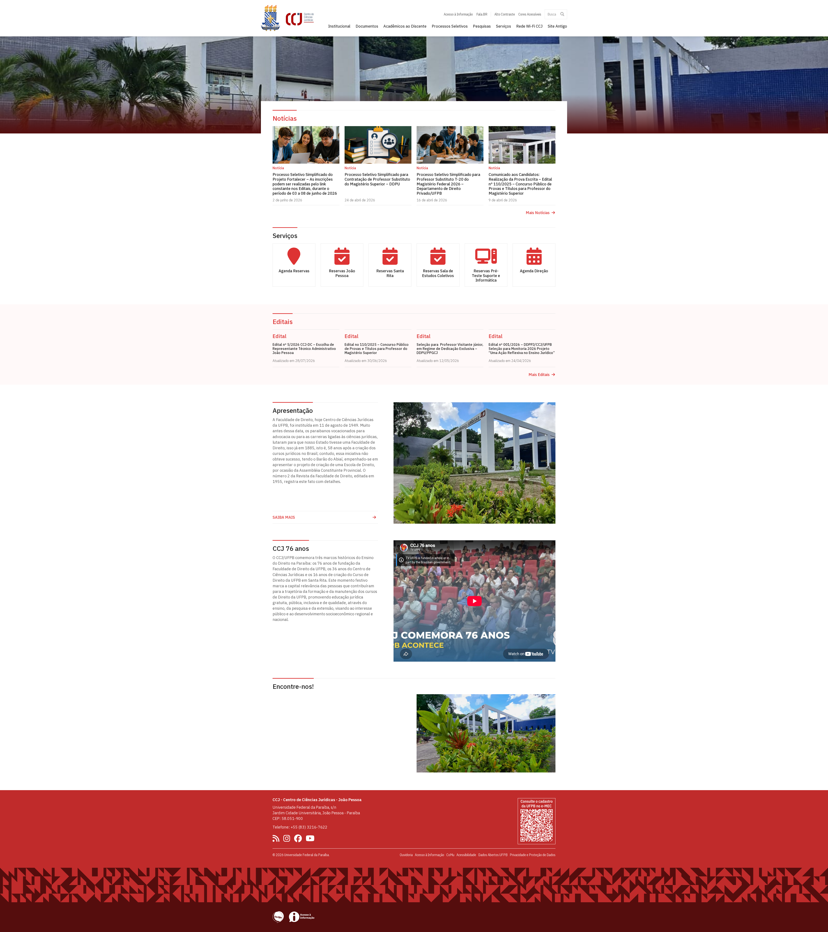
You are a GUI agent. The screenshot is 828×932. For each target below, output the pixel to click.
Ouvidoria (406, 855)
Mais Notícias (538, 212)
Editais (283, 321)
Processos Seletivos (450, 26)
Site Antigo (557, 26)
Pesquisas (482, 26)
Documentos (367, 26)
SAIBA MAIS (284, 517)
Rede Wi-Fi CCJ (529, 26)
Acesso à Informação (458, 14)
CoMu (450, 855)
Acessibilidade (466, 855)
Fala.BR (481, 14)
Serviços (503, 26)
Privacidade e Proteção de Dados (532, 855)
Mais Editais (539, 374)
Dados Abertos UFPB (493, 855)
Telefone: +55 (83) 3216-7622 (300, 827)
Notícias (285, 118)
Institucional (339, 26)
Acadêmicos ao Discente (405, 26)
